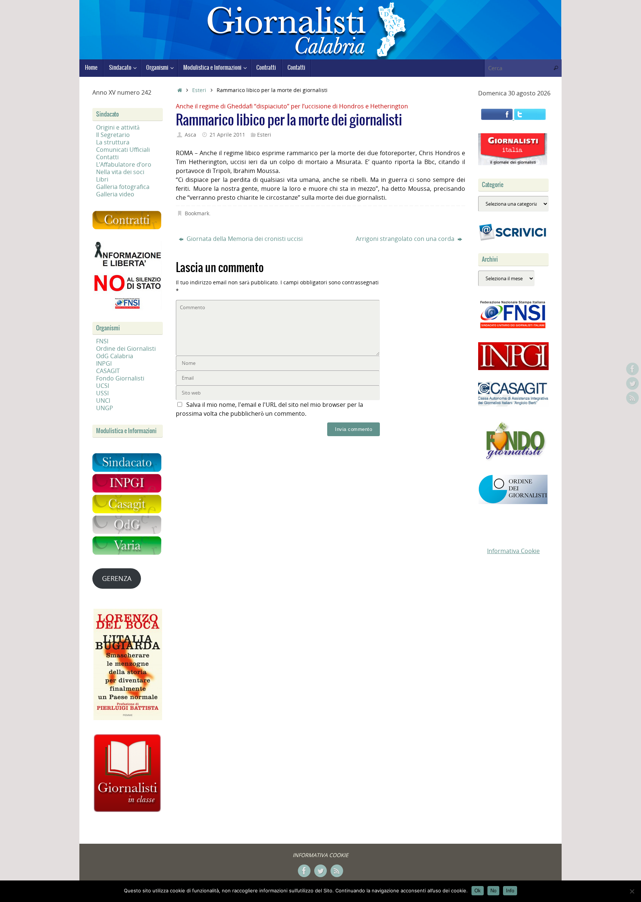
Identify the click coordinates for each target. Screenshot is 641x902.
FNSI (102, 341)
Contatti (107, 157)
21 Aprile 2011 (227, 134)
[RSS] (632, 398)
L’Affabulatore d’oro (123, 164)
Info (510, 890)
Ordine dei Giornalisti (126, 348)
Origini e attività (117, 127)
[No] (631, 891)
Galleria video (115, 194)
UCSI (102, 386)
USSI (102, 393)
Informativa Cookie (513, 551)
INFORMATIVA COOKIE (320, 855)
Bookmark (197, 213)
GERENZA (116, 578)
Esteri (199, 90)
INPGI (104, 363)
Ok (477, 890)
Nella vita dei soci (120, 172)
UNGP (104, 408)
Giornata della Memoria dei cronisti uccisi (244, 239)
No (493, 890)
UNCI (103, 400)
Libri (102, 179)
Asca (190, 134)
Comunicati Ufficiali (123, 150)
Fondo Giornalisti (120, 378)
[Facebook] (632, 369)
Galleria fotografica (122, 187)
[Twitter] (632, 383)
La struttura (112, 142)
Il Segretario (113, 135)
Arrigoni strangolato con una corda (406, 239)
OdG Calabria (114, 356)
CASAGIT (108, 371)
